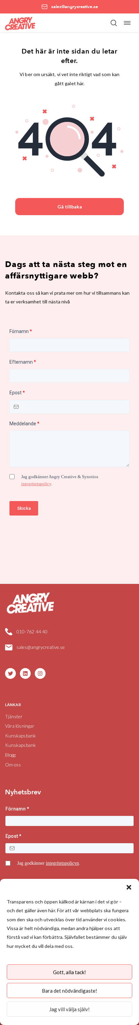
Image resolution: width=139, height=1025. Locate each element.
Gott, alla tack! (69, 972)
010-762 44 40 (32, 631)
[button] (129, 887)
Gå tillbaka (69, 206)
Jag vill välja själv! (69, 1009)
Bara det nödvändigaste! (69, 991)
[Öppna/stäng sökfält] (113, 23)
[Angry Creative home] (20, 22)
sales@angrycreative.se (41, 647)
